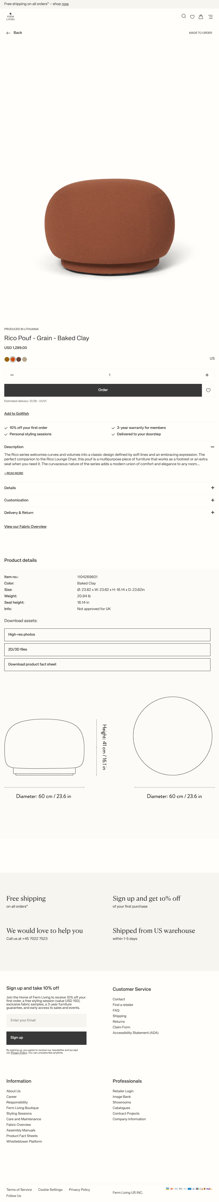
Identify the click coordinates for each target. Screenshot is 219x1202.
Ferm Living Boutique (22, 1108)
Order (103, 390)
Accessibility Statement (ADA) (136, 1033)
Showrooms (122, 1102)
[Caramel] (7, 359)
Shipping (119, 1016)
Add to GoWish (16, 414)
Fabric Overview (18, 1125)
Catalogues (121, 1108)
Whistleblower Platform (24, 1141)
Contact (119, 999)
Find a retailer (123, 1005)
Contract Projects (126, 1113)
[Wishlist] (192, 17)
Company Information (129, 1119)
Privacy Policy (19, 1053)
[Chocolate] (18, 359)
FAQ (116, 1010)
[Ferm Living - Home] (10, 16)
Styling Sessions (19, 1113)
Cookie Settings (50, 1190)
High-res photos (21, 635)
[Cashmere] (24, 359)
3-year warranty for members (141, 428)
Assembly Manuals (20, 1130)
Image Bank (122, 1097)
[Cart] (201, 17)
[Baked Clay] (13, 359)
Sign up (16, 1038)
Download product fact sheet (32, 665)
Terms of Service (19, 1190)
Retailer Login (123, 1091)
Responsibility (17, 1102)
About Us (13, 1091)
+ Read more (13, 473)
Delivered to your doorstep (139, 434)
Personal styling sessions (31, 434)
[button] (13, 34)
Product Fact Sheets (22, 1136)
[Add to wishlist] (208, 390)
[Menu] (209, 17)
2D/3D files (17, 650)
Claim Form (121, 1027)
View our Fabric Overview (25, 527)
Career (11, 1097)
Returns (119, 1022)
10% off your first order (29, 428)
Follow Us (13, 1196)
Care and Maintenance (23, 1119)
